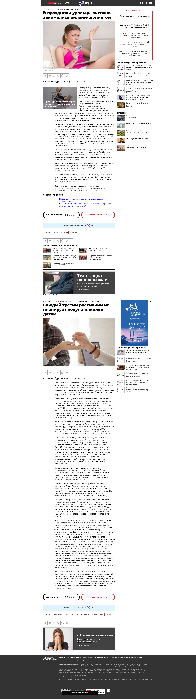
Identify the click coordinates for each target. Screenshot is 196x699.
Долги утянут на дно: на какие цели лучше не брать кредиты (138, 124)
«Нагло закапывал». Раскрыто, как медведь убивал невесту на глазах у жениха (139, 67)
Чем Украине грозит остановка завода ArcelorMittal (137, 116)
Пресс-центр (87, 658)
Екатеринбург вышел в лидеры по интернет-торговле (85, 204)
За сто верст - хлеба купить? (72, 206)
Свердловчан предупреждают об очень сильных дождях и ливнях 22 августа (134, 44)
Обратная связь (64, 660)
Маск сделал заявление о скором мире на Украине (137, 139)
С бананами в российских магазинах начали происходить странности (139, 131)
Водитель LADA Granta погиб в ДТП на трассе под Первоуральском (135, 26)
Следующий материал (80, 693)
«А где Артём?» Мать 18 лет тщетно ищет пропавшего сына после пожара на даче (138, 382)
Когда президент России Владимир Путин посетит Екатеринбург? (135, 17)
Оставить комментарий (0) (98, 215)
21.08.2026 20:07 (48, 301)
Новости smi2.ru (50, 295)
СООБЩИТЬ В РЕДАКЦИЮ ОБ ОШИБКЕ (85, 660)
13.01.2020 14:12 (48, 9)
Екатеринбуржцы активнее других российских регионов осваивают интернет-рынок (65, 257)
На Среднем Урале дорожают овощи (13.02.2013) (99, 249)
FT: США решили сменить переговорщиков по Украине (136, 146)
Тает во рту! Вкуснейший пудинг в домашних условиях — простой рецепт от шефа (138, 367)
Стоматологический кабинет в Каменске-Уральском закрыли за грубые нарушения (135, 35)
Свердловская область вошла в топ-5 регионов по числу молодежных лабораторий (134, 53)
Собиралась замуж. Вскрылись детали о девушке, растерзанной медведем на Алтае (138, 374)
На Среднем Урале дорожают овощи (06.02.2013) (63, 264)
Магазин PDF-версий (101, 658)
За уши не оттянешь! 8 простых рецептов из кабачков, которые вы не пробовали (139, 104)
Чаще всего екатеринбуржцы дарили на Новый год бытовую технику (64, 250)
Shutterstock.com (49, 70)
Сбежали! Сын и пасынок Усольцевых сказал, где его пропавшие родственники (139, 90)
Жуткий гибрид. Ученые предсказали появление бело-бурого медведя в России (139, 75)
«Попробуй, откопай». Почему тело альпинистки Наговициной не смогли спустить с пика (138, 97)
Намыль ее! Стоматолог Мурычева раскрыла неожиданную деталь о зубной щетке (138, 360)
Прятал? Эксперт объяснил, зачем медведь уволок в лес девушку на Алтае (138, 389)
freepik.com (47, 367)
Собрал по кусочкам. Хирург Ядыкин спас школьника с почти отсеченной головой (139, 82)
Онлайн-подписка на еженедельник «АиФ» (127, 658)
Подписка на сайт (74, 658)
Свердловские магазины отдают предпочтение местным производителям (100, 257)
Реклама (62, 658)
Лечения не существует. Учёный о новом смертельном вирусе (138, 351)
